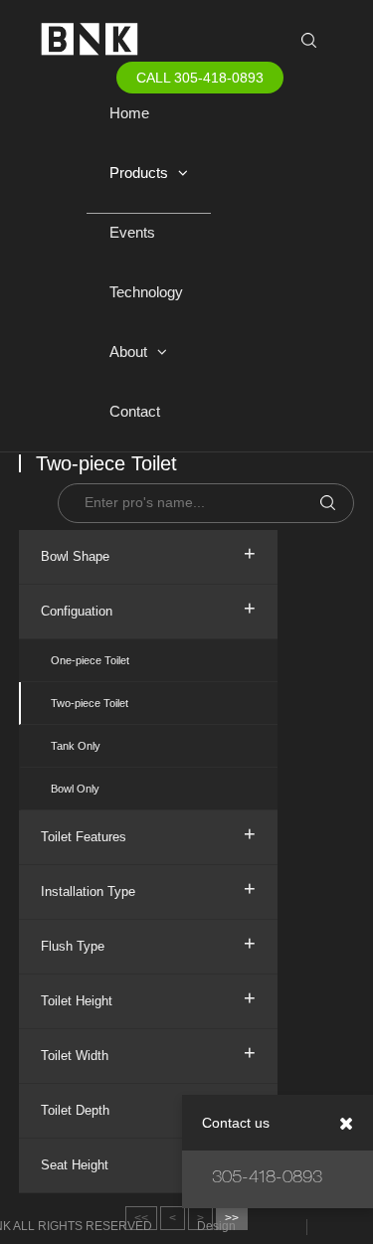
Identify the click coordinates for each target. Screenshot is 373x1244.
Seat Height (148, 1161)
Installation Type (148, 888)
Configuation (148, 608)
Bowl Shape (148, 553)
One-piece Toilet (90, 660)
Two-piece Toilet (89, 703)
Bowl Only (75, 789)
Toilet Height (148, 997)
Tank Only (75, 746)
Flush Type (148, 943)
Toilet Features (148, 833)
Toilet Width (148, 1052)
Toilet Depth (148, 1107)
